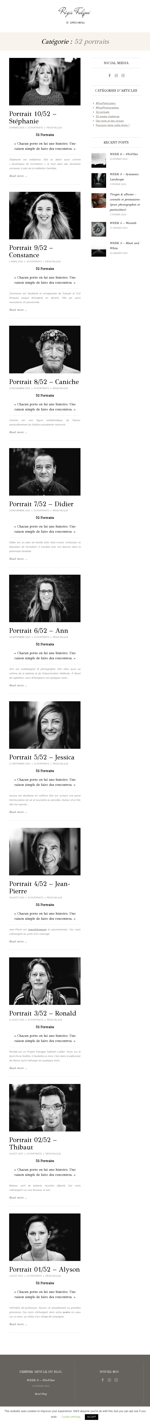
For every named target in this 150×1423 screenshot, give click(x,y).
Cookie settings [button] (70, 1417)
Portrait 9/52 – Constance (31, 251)
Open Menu (77, 22)
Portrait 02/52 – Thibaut (33, 1143)
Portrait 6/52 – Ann (38, 631)
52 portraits (35, 127)
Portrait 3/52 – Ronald (42, 1013)
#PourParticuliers (106, 103)
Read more (116, 160)
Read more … (18, 176)
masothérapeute (37, 929)
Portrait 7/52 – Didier (41, 504)
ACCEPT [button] (91, 1417)
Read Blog (41, 1393)
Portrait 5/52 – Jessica (41, 757)
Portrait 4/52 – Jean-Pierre (39, 887)
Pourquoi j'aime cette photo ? (113, 125)
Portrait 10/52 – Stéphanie (32, 117)
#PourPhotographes (107, 107)
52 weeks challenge (107, 116)
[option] (40, 1382)
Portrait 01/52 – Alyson (44, 1269)
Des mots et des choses (110, 121)
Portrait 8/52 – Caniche (44, 382)
